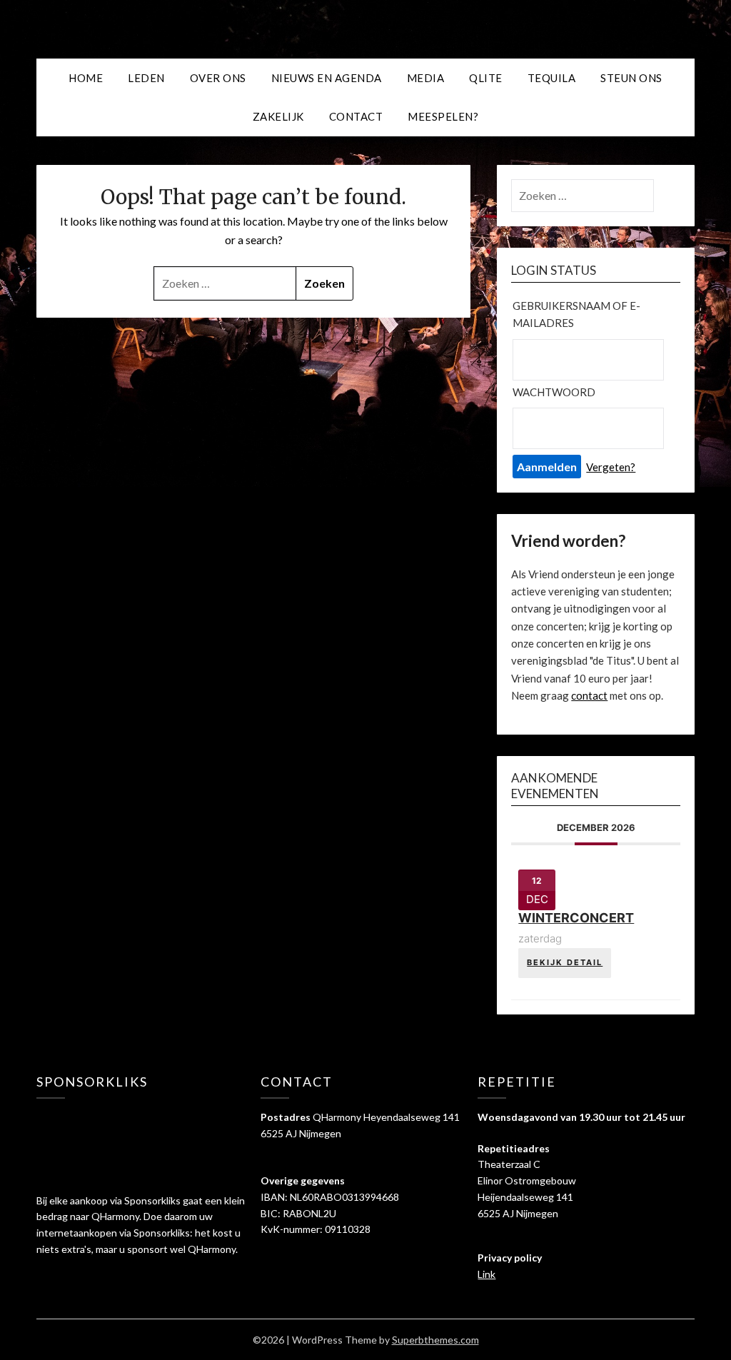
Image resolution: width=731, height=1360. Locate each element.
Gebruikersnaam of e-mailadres (576, 314)
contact (589, 695)
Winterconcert (576, 917)
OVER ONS (218, 77)
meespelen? (443, 116)
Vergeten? (610, 466)
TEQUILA (552, 77)
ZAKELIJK (278, 116)
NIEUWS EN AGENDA (326, 77)
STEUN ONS (631, 77)
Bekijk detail (565, 962)
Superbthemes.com (435, 1340)
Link (486, 1274)
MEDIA (426, 77)
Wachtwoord (554, 392)
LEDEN (146, 77)
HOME (86, 77)
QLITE (486, 77)
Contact (356, 116)
